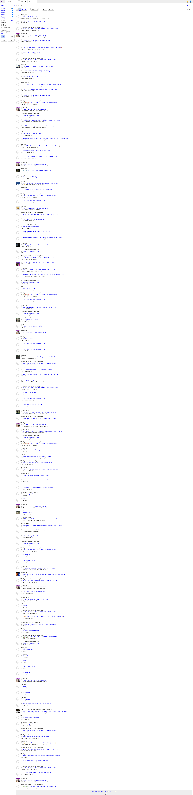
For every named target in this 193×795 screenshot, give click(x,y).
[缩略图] (20, 9)
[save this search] (191, 5)
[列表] (17, 9)
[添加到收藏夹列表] (21, 16)
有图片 (3, 24)
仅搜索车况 (4, 22)
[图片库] (22, 9)
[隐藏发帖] (49, 18)
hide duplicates (6, 27)
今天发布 (4, 26)
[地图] (25, 9)
